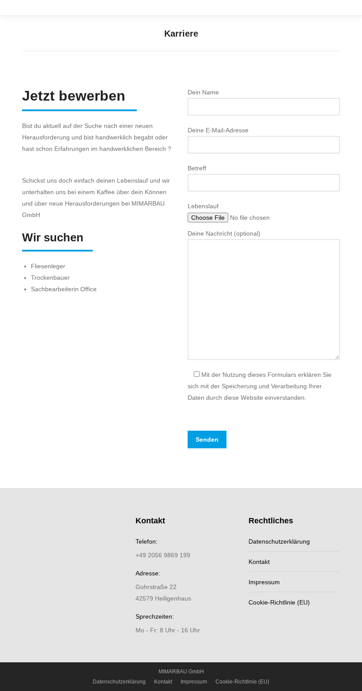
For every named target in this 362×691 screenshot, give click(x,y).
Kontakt (259, 561)
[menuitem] (119, 682)
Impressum (264, 582)
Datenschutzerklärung (279, 541)
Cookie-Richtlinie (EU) (279, 602)
